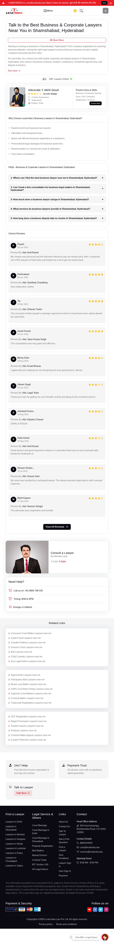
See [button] (13, 71)
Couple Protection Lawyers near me (28, 740)
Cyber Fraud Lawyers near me (26, 638)
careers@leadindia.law (91, 852)
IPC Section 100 (40, 864)
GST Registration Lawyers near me (28, 716)
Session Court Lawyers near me (26, 647)
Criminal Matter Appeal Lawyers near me (31, 735)
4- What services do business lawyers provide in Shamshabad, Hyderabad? (50, 209)
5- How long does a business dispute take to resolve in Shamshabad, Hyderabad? (54, 218)
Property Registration (42, 846)
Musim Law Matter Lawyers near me (28, 684)
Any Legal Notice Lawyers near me (28, 661)
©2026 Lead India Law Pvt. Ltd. (53, 919)
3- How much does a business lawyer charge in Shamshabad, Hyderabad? (50, 199)
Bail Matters (38, 850)
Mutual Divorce (39, 855)
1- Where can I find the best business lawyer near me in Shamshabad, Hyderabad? (54, 178)
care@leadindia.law (90, 847)
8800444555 (86, 843)
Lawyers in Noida (14, 844)
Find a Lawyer (62, 849)
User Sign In (65, 871)
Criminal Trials (39, 860)
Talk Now (21, 793)
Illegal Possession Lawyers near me (28, 721)
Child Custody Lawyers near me (26, 656)
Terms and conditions (66, 924)
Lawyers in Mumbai (15, 834)
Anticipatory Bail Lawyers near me (27, 679)
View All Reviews (55, 527)
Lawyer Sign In (65, 865)
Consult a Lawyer (62, 552)
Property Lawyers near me (24, 730)
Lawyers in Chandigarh (11, 859)
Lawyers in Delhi (14, 822)
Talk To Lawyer (62, 833)
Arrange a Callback (22, 607)
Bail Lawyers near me (21, 652)
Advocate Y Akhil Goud (43, 90)
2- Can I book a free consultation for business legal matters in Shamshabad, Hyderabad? (50, 188)
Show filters (58, 40)
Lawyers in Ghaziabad (11, 828)
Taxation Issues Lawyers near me (27, 726)
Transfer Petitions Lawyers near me (28, 642)
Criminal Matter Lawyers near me (27, 698)
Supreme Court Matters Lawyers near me (31, 693)
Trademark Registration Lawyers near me (31, 703)
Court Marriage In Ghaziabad (40, 839)
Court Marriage (39, 825)
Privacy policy (46, 924)
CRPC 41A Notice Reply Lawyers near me (32, 689)
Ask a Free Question (64, 841)
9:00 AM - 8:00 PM (89, 862)
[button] (81, 11)
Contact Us (64, 826)
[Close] (110, 3)
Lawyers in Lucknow (16, 848)
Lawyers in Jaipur (14, 865)
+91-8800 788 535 (28, 590)
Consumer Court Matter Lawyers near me (31, 633)
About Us (63, 822)
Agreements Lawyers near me (25, 675)
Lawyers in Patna (14, 853)
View (104, 3)
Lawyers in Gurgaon (15, 839)
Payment (63, 875)
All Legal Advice (40, 869)
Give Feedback (64, 856)
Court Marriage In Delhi (40, 832)
